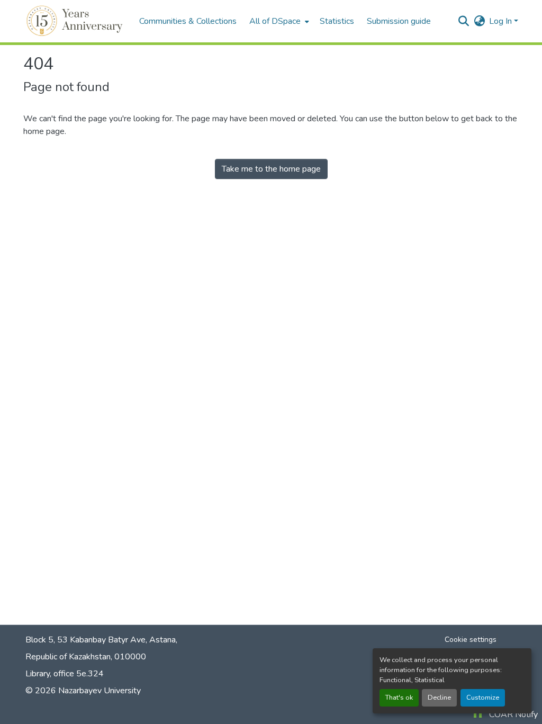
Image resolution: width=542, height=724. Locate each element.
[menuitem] (278, 21)
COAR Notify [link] (513, 714)
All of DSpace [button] (275, 21)
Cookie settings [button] (470, 639)
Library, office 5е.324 (64, 674)
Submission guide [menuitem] (399, 21)
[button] (76, 21)
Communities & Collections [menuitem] (188, 21)
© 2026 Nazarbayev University (83, 690)
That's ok (399, 697)
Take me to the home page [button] (271, 169)
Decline (439, 697)
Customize (482, 697)
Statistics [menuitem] (337, 21)
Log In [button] (501, 21)
